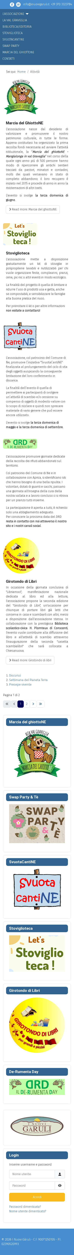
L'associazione (13, 14)
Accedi (37, 1197)
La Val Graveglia (14, 20)
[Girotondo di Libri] (37, 1025)
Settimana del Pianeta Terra (28, 680)
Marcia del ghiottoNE (18, 52)
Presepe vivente (20, 684)
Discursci (15, 675)
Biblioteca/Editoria (16, 26)
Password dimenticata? (25, 1206)
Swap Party (10, 46)
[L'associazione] (26, 14)
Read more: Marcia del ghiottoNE (34, 209)
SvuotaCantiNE (13, 39)
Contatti (8, 58)
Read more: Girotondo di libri (31, 660)
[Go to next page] (33, 704)
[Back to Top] (67, 1248)
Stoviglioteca (12, 33)
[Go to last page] (40, 704)
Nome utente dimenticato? (27, 1211)
